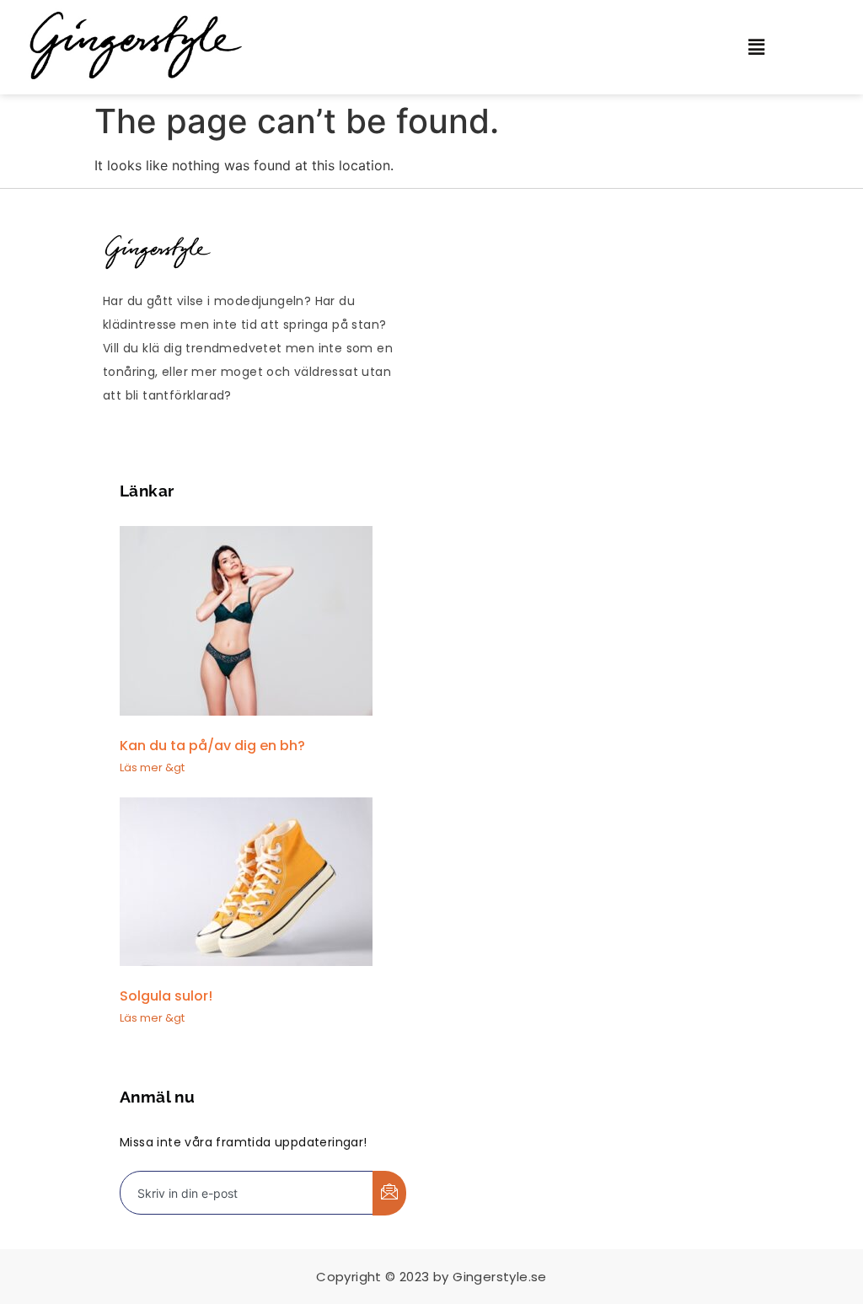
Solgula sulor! (166, 996)
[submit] (389, 1193)
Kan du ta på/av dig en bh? (212, 745)
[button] (776, 46)
